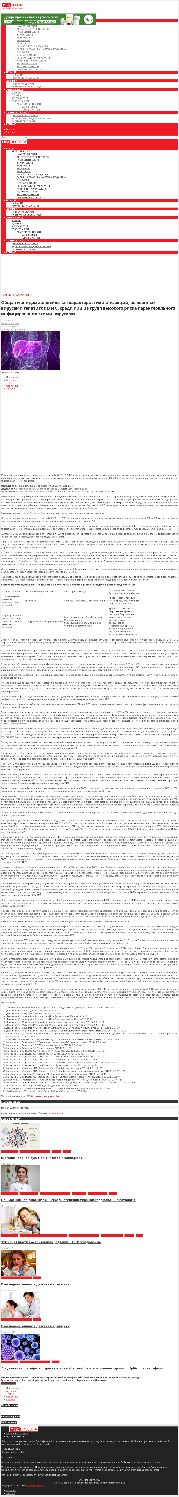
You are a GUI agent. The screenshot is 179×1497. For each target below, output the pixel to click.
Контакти (12, 124)
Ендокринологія (27, 63)
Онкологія (23, 52)
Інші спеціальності (28, 66)
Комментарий (8, 1383)
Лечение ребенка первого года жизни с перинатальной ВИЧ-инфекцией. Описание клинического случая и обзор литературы (71, 1377)
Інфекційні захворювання (16, 295)
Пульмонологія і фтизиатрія (34, 57)
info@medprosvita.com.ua (112, 1482)
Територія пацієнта (17, 112)
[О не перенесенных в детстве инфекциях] (18, 1275)
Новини (11, 72)
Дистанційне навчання (25, 78)
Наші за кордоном (23, 83)
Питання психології (29, 69)
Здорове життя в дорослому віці (31, 118)
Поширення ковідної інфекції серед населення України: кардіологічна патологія (68, 1200)
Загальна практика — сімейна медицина (41, 49)
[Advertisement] (89, 274)
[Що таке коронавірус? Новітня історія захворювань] (20, 1148)
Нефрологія (24, 43)
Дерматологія (25, 34)
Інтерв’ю (16, 92)
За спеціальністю (22, 23)
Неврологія (23, 40)
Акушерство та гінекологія (33, 29)
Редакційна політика (17, 1433)
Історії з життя (31, 109)
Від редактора (20, 98)
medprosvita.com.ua (35, 1485)
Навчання (17, 75)
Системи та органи (23, 121)
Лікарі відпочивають (29, 104)
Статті (10, 20)
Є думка (16, 95)
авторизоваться (57, 1113)
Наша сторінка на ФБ (12, 1452)
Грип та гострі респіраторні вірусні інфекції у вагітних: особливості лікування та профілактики (53, 1380)
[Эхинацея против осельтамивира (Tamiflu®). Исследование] (20, 1232)
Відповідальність (15, 1436)
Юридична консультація (27, 86)
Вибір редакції (9, 1151)
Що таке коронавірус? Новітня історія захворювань (43, 1157)
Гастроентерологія (28, 31)
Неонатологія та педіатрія (32, 46)
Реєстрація (6, 1457)
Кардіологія (24, 37)
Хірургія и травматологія (32, 60)
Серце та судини (97, 1193)
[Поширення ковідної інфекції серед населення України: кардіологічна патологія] (20, 1190)
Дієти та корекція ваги (25, 115)
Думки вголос (14, 89)
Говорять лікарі (21, 101)
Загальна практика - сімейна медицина (43, 1235)
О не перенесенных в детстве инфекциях (35, 1284)
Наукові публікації (27, 26)
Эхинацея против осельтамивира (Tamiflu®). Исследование (51, 1242)
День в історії (30, 106)
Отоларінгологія (27, 54)
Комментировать (10, 323)
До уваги (11, 80)
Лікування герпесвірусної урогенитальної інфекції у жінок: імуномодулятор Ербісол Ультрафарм (82, 1368)
